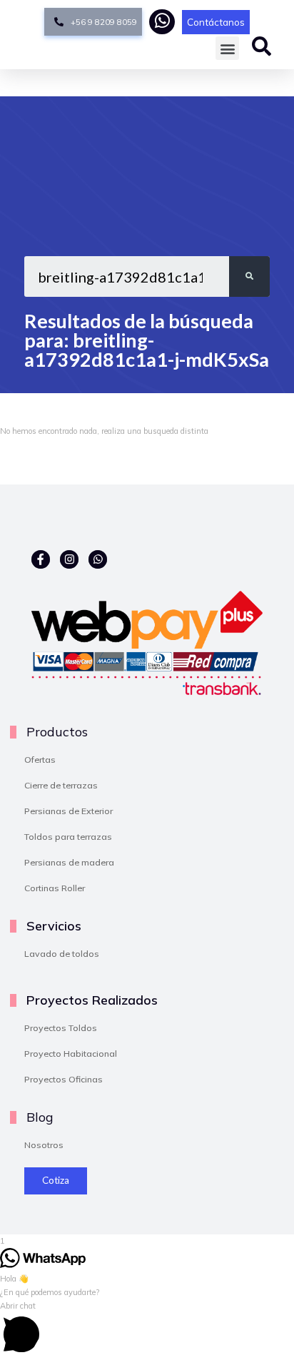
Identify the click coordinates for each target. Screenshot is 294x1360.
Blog (39, 1117)
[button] (227, 48)
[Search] (249, 276)
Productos (57, 731)
